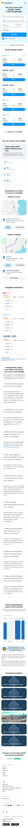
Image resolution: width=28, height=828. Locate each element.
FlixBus (3, 358)
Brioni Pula (6, 295)
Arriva (5, 317)
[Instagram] (3, 812)
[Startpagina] (3, 45)
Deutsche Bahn (16, 358)
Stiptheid (8, 303)
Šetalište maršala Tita (13, 219)
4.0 (12, 346)
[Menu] (25, 3)
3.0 (12, 303)
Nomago (16, 447)
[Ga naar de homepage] (6, 2)
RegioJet (6, 360)
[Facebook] (7, 812)
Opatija (8, 256)
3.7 (12, 300)
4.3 (11, 349)
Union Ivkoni (11, 360)
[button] (23, 18)
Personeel (8, 300)
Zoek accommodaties (10, 38)
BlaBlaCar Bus (8, 358)
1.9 (9, 352)
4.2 (11, 306)
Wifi (7, 309)
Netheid (7, 306)
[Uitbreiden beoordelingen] (23, 301)
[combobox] (14, 16)
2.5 (9, 309)
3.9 (12, 343)
